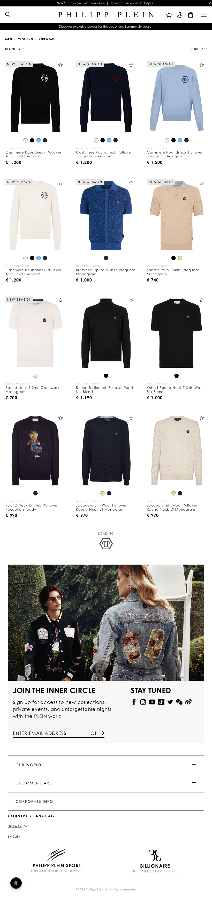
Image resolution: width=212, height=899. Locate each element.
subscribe (153, 95)
